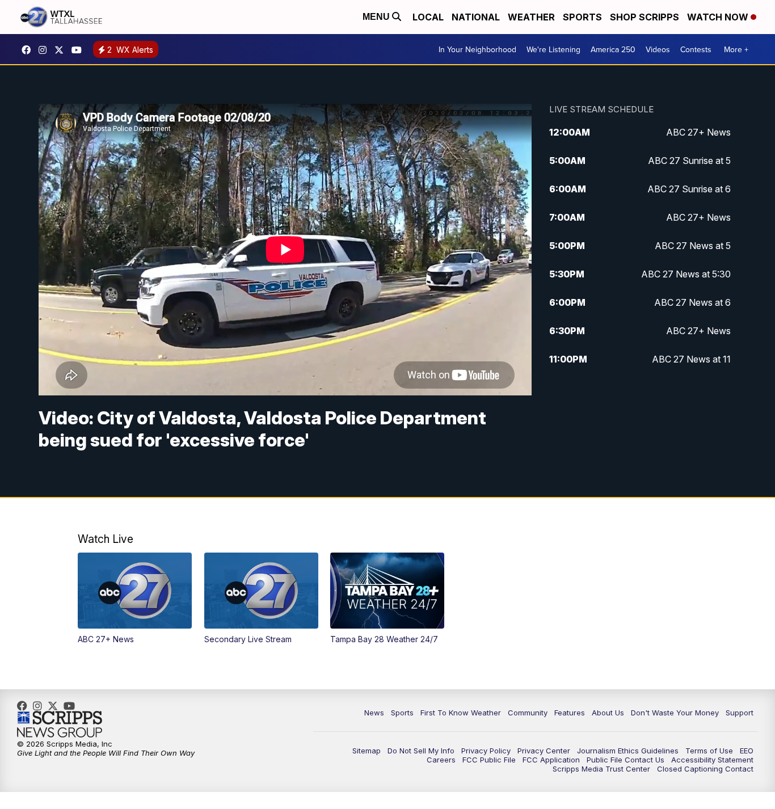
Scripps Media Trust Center (601, 768)
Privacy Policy (486, 750)
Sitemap (366, 750)
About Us (608, 712)
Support (739, 712)
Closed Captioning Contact (705, 768)
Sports (582, 17)
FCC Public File (489, 759)
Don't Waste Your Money (675, 712)
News (374, 712)
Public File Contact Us (625, 759)
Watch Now (719, 17)
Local (428, 17)
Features (569, 712)
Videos (658, 49)
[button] (135, 598)
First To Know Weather (460, 712)
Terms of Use (709, 750)
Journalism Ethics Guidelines (628, 750)
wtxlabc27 (45, 49)
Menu (377, 17)
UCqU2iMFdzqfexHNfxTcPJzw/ (79, 49)
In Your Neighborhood (477, 49)
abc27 (61, 49)
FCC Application (551, 759)
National (476, 17)
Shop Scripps (644, 17)
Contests (695, 49)
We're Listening (553, 49)
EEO (746, 750)
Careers (441, 759)
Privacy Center (543, 750)
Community (527, 712)
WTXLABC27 (29, 49)
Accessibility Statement (712, 759)
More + (736, 49)
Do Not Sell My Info (420, 750)
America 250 (613, 49)
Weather (531, 17)
